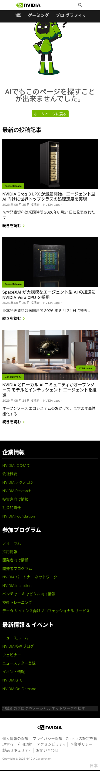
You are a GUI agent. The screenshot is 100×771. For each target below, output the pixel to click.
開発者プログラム (17, 568)
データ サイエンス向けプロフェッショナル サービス (46, 610)
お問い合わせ (47, 750)
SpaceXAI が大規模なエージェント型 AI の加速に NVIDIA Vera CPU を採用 (49, 295)
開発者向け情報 (15, 560)
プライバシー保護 (47, 738)
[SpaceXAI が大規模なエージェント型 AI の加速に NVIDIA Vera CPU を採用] (50, 262)
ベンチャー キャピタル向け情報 (28, 594)
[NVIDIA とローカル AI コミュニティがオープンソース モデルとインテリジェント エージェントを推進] (50, 355)
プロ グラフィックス (75, 15)
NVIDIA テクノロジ (18, 482)
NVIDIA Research (16, 490)
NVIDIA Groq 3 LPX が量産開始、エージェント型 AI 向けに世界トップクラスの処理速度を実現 (48, 197)
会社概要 (9, 473)
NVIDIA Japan (52, 205)
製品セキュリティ (17, 750)
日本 (94, 765)
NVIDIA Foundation (18, 516)
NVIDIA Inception (17, 585)
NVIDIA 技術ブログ (18, 646)
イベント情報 (13, 671)
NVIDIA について (16, 465)
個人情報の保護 (15, 738)
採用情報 (9, 551)
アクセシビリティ (51, 744)
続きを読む (11, 225)
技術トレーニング (17, 602)
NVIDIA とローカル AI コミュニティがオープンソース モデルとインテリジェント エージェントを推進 (49, 390)
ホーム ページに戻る (50, 114)
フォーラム (11, 543)
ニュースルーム (15, 638)
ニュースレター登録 (19, 663)
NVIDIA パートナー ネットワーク (29, 577)
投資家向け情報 (15, 499)
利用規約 (25, 744)
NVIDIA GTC (12, 680)
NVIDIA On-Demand (19, 688)
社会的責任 (11, 507)
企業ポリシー (81, 744)
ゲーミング (38, 15)
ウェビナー (11, 655)
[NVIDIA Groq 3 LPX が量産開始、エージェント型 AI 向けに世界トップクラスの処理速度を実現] (50, 164)
